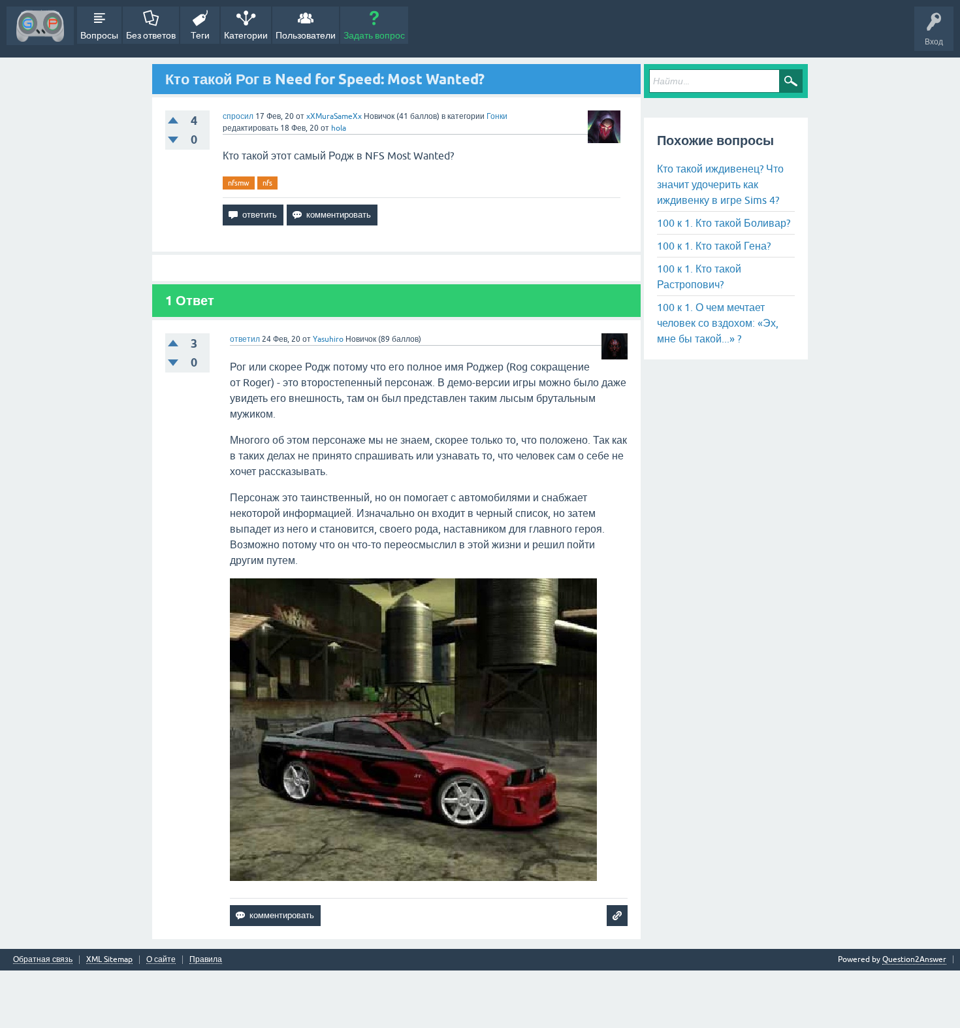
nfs (267, 183)
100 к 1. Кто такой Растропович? (699, 276)
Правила (205, 959)
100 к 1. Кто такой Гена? (714, 246)
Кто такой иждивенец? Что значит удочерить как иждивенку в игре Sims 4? (720, 184)
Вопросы (99, 35)
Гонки (497, 116)
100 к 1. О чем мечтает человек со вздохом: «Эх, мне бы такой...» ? (717, 322)
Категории (246, 35)
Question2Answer (914, 959)
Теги (200, 35)
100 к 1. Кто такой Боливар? (723, 223)
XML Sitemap (109, 959)
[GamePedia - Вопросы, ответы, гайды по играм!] (40, 26)
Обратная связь (42, 959)
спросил (238, 116)
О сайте (161, 959)
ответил (245, 339)
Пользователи (306, 35)
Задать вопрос (374, 35)
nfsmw (238, 183)
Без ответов (151, 35)
